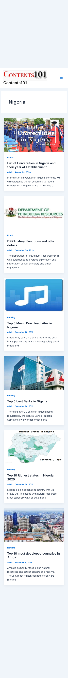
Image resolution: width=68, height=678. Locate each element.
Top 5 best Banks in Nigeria (27, 401)
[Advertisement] (34, 34)
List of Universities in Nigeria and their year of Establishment (31, 165)
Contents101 (15, 82)
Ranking (11, 317)
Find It (10, 157)
